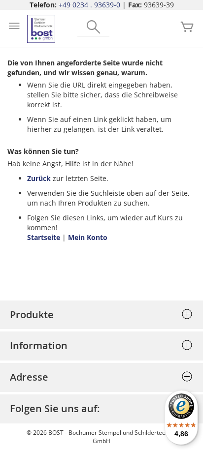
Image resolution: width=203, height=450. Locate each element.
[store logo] (41, 29)
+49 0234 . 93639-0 (89, 4)
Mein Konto (87, 237)
